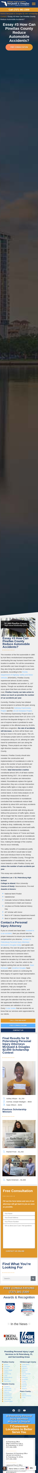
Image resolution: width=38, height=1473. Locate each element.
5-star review (11, 1008)
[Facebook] (13, 1410)
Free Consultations (19, 1288)
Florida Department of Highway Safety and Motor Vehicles (17, 675)
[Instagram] (19, 1410)
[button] (34, 4)
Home (2, 14)
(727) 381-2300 (19, 1291)
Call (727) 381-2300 (19, 9)
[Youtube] (24, 1410)
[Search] (33, 1278)
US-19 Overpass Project (22, 711)
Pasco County (25, 1391)
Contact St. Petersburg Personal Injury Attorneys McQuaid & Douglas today (16, 942)
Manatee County (8, 1384)
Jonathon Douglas (19, 968)
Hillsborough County (28, 1362)
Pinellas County (8, 1362)
